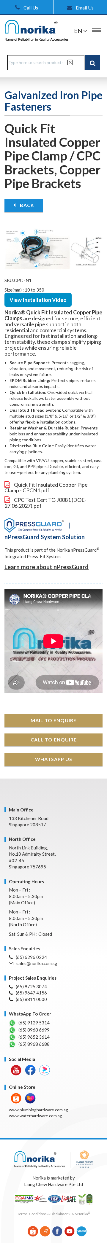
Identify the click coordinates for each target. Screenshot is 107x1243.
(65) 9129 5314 (34, 1022)
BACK (26, 205)
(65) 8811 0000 (31, 999)
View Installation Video (38, 300)
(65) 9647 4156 (31, 992)
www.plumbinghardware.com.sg (38, 1109)
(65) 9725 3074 (31, 986)
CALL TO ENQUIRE (54, 739)
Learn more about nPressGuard (46, 566)
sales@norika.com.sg (36, 963)
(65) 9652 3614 (34, 1037)
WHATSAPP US (53, 759)
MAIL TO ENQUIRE (53, 720)
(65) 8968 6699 (34, 1029)
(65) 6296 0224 (31, 957)
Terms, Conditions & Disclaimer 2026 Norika (53, 1214)
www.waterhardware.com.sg (35, 1115)
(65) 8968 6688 (34, 1044)
